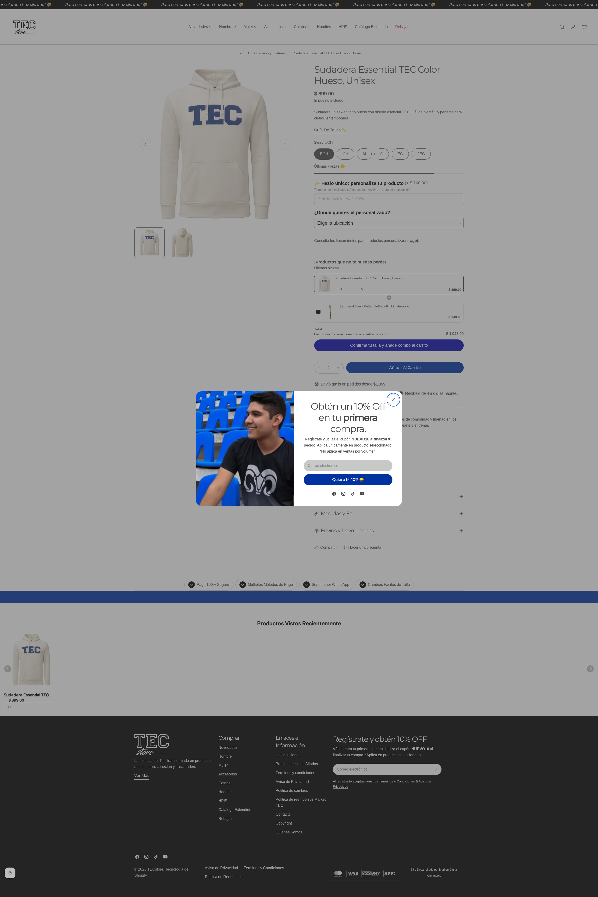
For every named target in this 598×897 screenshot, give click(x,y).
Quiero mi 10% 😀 (348, 479)
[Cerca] (393, 399)
